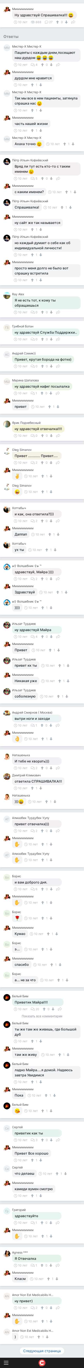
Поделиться (73, 22)
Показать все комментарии (42, 1016)
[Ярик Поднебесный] (7, 424)
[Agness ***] (7, 1253)
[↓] (66, 22)
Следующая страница (42, 1351)
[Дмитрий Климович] (7, 776)
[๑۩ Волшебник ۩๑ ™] (7, 567)
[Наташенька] (7, 756)
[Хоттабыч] (7, 509)
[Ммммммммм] (7, 10)
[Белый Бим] (7, 997)
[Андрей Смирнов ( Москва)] (7, 713)
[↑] (58, 22)
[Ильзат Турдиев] (7, 625)
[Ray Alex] (7, 295)
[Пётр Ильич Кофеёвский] (7, 161)
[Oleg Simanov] (7, 451)
